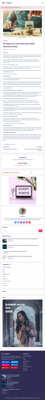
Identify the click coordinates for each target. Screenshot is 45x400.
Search (5, 227)
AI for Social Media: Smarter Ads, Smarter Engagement (20, 256)
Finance (4, 276)
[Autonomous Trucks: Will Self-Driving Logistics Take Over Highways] (5, 240)
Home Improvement (6, 281)
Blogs (4, 269)
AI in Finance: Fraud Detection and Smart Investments (15, 251)
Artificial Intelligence (7, 267)
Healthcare (5, 278)
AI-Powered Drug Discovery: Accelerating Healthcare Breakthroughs (23, 245)
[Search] (40, 230)
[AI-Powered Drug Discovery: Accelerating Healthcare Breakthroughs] (5, 247)
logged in (21, 165)
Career (5, 40)
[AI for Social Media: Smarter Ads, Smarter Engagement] (5, 257)
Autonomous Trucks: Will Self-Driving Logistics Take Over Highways (23, 238)
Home (2, 7)
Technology (5, 285)
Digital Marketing (6, 274)
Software (4, 283)
